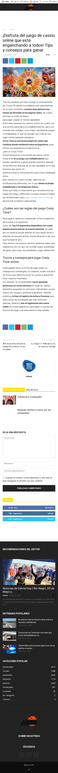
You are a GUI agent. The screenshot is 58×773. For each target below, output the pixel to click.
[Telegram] (30, 61)
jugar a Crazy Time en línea (38, 197)
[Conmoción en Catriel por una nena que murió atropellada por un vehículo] (9, 636)
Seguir (50, 513)
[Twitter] (11, 61)
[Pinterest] (18, 61)
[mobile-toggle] (4, 7)
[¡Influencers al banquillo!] (9, 400)
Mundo (12, 29)
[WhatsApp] (24, 61)
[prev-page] (4, 423)
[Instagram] (29, 755)
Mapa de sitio (29, 765)
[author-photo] (29, 372)
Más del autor (32, 390)
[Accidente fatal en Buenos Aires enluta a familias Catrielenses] (9, 623)
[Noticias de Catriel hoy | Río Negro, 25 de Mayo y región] (29, 572)
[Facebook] (5, 61)
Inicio (5, 29)
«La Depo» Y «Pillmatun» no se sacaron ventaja (43, 345)
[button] (54, 7)
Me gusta (49, 508)
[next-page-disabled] (8, 423)
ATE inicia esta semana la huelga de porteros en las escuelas (14, 346)
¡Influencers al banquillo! (30, 396)
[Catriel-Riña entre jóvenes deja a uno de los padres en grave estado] (9, 649)
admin (29, 376)
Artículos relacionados (13, 390)
